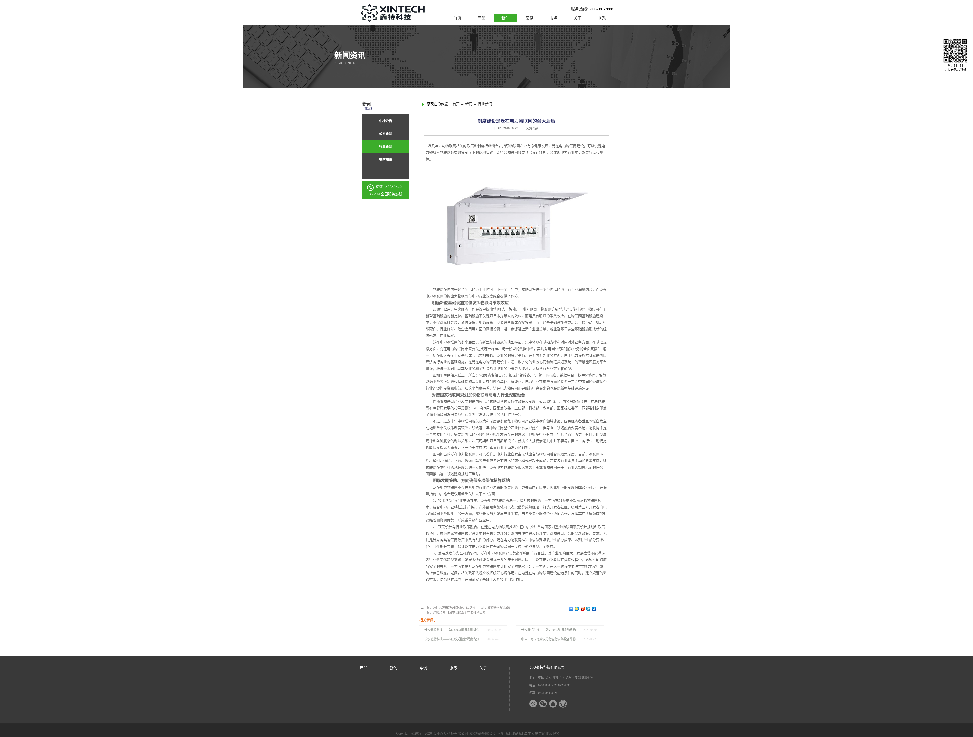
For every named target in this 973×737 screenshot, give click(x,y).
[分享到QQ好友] (556, 704)
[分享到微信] (546, 704)
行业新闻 (485, 104)
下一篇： (453, 612)
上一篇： (466, 607)
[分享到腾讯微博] (588, 609)
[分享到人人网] (594, 609)
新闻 (468, 104)
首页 (457, 18)
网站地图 (503, 733)
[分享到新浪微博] (583, 609)
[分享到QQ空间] (577, 609)
